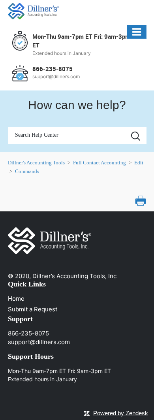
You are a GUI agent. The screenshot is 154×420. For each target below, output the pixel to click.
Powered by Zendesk (120, 413)
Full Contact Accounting (99, 163)
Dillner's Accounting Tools (36, 163)
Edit (138, 163)
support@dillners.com (39, 342)
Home (16, 298)
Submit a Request (32, 309)
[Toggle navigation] (136, 32)
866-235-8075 (28, 333)
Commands (27, 171)
